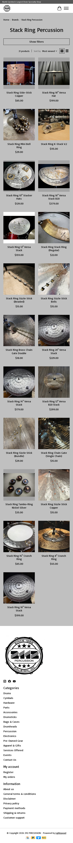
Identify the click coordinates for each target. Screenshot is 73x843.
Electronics (9, 736)
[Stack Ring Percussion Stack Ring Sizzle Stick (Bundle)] (19, 433)
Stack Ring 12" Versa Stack (19, 248)
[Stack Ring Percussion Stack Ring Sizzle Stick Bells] (54, 279)
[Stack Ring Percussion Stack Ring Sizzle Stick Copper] (54, 485)
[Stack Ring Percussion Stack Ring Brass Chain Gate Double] (19, 330)
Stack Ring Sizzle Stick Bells (54, 300)
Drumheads (10, 726)
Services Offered (13, 750)
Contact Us (9, 759)
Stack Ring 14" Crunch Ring (19, 557)
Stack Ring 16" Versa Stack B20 (54, 197)
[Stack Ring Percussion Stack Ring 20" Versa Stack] (54, 330)
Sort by (37, 51)
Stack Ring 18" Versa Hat (54, 94)
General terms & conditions (19, 793)
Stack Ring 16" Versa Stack (19, 608)
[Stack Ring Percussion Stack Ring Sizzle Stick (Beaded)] (19, 279)
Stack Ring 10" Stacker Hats (19, 197)
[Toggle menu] (66, 8)
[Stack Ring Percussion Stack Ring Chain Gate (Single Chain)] (54, 433)
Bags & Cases (11, 721)
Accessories (10, 712)
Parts (6, 707)
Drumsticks (10, 717)
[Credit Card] (27, 838)
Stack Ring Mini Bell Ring (19, 145)
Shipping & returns (14, 812)
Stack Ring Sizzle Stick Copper (54, 505)
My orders (9, 777)
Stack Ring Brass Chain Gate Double (19, 351)
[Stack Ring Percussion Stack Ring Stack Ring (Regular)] (54, 227)
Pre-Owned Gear (13, 740)
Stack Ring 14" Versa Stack (19, 403)
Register (8, 772)
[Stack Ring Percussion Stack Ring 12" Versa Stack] (19, 227)
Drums (7, 693)
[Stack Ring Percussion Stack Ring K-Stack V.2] (54, 124)
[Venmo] (38, 838)
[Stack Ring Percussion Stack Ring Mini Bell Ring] (19, 124)
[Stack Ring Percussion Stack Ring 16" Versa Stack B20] (54, 176)
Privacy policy (11, 803)
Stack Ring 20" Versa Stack (54, 351)
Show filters (36, 41)
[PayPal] (44, 838)
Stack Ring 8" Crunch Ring (54, 557)
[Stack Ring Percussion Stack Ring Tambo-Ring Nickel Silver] (19, 485)
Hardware (9, 702)
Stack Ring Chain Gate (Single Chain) (54, 454)
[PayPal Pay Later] (33, 838)
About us (8, 789)
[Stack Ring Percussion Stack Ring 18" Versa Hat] (54, 73)
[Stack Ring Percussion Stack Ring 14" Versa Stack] (19, 382)
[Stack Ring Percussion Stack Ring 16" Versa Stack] (19, 588)
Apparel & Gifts (12, 745)
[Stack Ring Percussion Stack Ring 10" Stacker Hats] (19, 176)
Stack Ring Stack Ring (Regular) (54, 248)
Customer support (14, 817)
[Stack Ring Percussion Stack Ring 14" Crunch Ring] (19, 536)
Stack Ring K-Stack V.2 (54, 144)
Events (7, 755)
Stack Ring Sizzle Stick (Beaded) (19, 300)
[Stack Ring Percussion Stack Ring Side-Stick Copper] (19, 73)
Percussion (9, 731)
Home (6, 19)
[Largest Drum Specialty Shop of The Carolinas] (7, 8)
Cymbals (8, 698)
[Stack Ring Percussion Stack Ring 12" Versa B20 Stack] (54, 382)
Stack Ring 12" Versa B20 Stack (54, 403)
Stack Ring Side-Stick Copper (19, 94)
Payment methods (14, 808)
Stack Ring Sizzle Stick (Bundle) (19, 454)
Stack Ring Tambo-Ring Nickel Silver (19, 505)
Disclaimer (9, 798)
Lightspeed (61, 833)
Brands (15, 19)
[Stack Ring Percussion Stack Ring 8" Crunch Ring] (54, 536)
